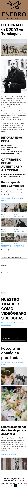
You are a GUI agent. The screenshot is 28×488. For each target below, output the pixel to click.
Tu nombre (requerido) (8, 250)
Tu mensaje (4, 273)
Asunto (3, 265)
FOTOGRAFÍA (5, 231)
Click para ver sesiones (8, 454)
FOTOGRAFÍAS (6, 216)
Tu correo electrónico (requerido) (11, 257)
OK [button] (15, 485)
